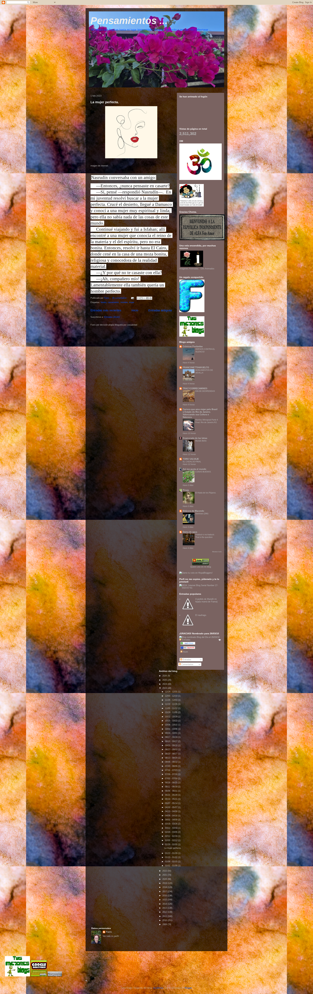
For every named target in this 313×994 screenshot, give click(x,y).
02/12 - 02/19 (171, 836)
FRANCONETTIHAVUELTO (196, 367)
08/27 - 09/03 (171, 749)
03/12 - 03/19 (171, 828)
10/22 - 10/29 (171, 716)
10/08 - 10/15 (171, 725)
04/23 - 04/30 (171, 811)
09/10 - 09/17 (171, 741)
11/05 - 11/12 (171, 708)
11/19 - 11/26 (171, 704)
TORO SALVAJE (191, 459)
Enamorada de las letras (195, 438)
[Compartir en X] (144, 298)
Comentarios (187, 664)
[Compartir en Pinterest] (150, 298)
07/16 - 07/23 (171, 770)
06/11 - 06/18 (171, 786)
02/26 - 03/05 (171, 832)
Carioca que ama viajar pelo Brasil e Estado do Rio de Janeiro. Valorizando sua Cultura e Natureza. (200, 413)
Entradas (186, 659)
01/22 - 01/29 (171, 853)
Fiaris (109, 932)
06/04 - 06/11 (171, 791)
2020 (165, 879)
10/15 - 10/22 (171, 720)
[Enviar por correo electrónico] (138, 298)
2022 (165, 871)
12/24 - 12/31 (171, 691)
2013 (165, 908)
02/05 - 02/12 (171, 840)
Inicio (134, 310)
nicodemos (158, 988)
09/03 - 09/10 (171, 745)
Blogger (188, 988)
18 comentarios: (120, 298)
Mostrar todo (217, 552)
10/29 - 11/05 (171, 712)
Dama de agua (190, 532)
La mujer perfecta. (104, 102)
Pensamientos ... (129, 20)
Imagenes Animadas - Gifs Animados (196, 268)
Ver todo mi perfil (111, 936)
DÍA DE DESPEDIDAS (205, 391)
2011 (165, 916)
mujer (131, 302)
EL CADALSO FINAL (192, 462)
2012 (165, 912)
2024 (165, 684)
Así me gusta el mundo (194, 469)
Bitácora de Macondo (193, 511)
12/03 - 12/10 (171, 696)
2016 (165, 895)
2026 (165, 675)
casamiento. (113, 302)
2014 (165, 904)
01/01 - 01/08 (171, 865)
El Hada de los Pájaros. (205, 493)
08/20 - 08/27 (171, 754)
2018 (165, 887)
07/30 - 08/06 (171, 766)
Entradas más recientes (105, 310)
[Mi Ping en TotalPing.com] (55, 975)
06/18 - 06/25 (171, 782)
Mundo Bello (201, 441)
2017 (165, 891)
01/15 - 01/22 (171, 857)
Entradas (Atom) (112, 317)
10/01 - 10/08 (171, 729)
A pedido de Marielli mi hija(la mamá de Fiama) (206, 600)
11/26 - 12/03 (171, 700)
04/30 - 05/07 (171, 807)
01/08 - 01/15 (171, 861)
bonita (103, 302)
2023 (165, 688)
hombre (124, 302)
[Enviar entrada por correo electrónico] (132, 298)
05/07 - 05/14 (171, 803)
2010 (165, 920)
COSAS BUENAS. (203, 472)
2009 (165, 924)
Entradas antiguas (160, 310)
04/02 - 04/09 (171, 819)
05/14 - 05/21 (171, 799)
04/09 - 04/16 (171, 815)
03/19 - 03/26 (171, 824)
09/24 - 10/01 (171, 733)
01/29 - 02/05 (171, 844)
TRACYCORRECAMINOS (195, 388)
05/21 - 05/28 (171, 795)
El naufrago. (201, 615)
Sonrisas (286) (201, 513)
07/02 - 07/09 (171, 778)
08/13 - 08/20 (171, 758)
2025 (165, 680)
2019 (165, 883)
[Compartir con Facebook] (147, 298)
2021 (165, 875)
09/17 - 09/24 (171, 737)
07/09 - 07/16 (171, 774)
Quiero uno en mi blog (200, 567)
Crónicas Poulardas (193, 346)
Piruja (186, 490)
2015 (165, 899)
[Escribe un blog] (141, 298)
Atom (185, 652)
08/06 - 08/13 (171, 762)
